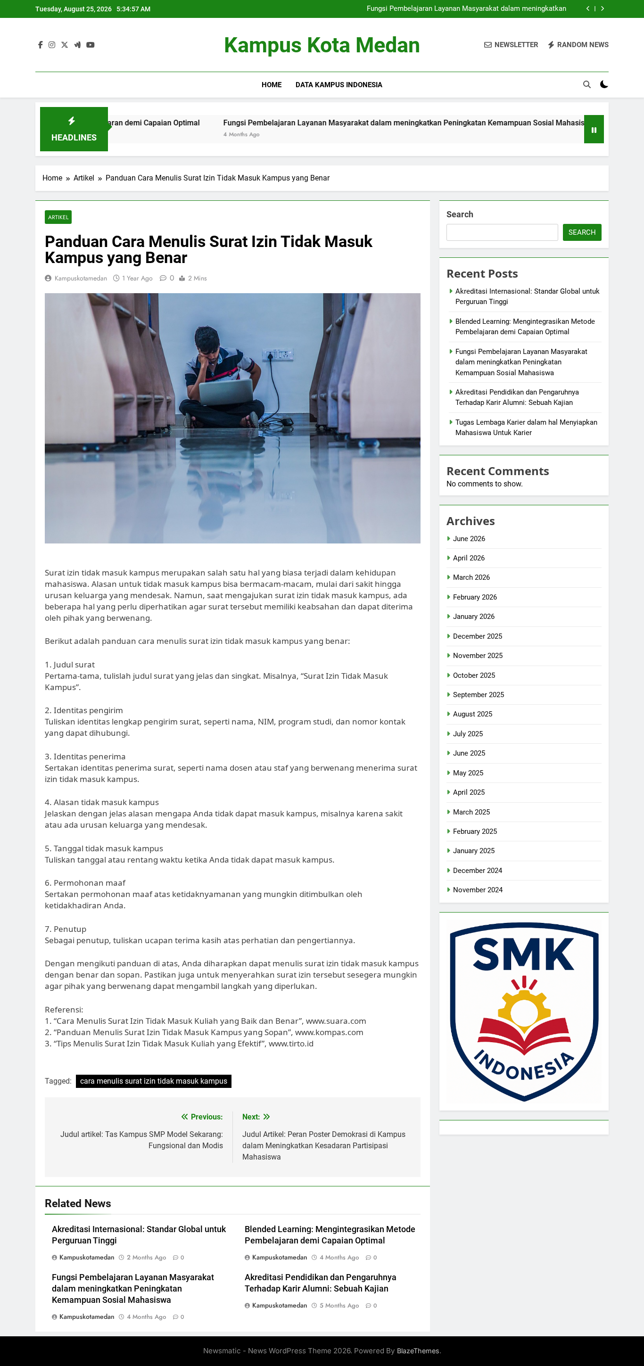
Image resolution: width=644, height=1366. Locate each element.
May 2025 (468, 773)
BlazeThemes (418, 1351)
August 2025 (472, 714)
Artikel (58, 217)
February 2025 (475, 831)
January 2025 (474, 851)
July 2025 (468, 734)
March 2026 (471, 577)
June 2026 (469, 539)
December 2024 (477, 870)
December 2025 (477, 636)
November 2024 (478, 890)
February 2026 (475, 597)
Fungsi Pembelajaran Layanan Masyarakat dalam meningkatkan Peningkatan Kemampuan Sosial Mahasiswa (466, 9)
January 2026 (474, 616)
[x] (64, 45)
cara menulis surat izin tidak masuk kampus (153, 1081)
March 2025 (471, 812)
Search (459, 214)
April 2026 (469, 558)
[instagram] (52, 45)
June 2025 (469, 753)
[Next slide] (602, 9)
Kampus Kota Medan (322, 45)
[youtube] (90, 45)
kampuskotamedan (81, 278)
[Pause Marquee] (594, 129)
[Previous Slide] (588, 9)
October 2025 (474, 675)
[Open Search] (587, 84)
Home (271, 85)
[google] (77, 45)
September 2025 (478, 695)
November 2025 (478, 655)
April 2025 (469, 792)
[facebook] (40, 45)
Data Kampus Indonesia (339, 85)
